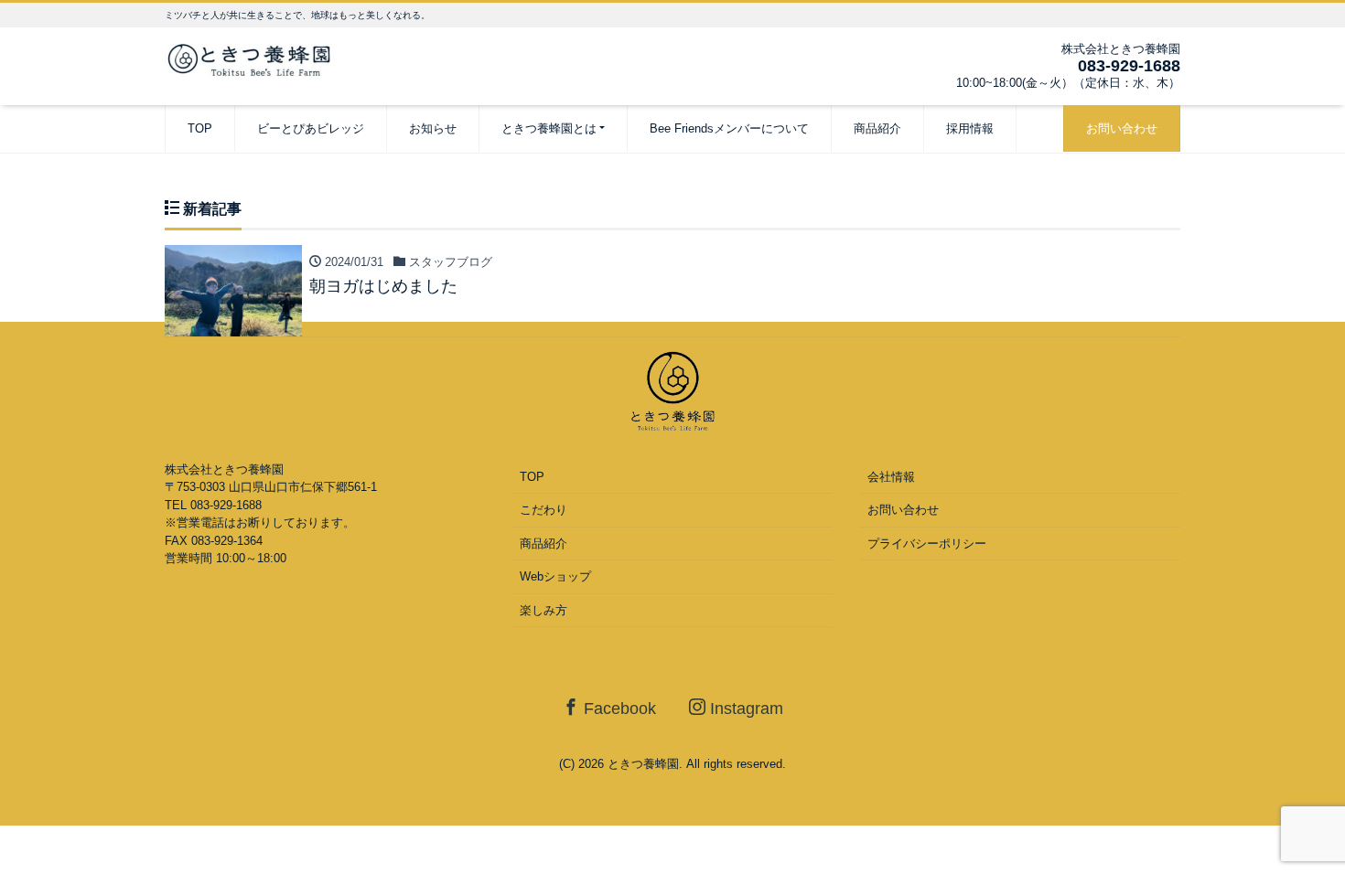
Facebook (617, 708)
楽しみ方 (543, 610)
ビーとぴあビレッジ (310, 128)
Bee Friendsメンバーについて (729, 128)
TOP (200, 128)
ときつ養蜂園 (643, 764)
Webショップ (555, 576)
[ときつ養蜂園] (256, 58)
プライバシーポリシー (926, 543)
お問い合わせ (1121, 128)
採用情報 (970, 128)
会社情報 (891, 477)
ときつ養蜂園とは (549, 128)
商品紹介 (877, 128)
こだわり (543, 510)
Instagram (744, 708)
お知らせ (433, 128)
